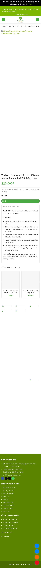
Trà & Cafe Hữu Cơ (33, 26)
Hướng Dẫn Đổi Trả (9, 525)
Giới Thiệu (6, 536)
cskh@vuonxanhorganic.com (12, 475)
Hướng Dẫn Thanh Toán (10, 522)
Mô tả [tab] (4, 201)
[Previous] (1, 286)
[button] (3, 19)
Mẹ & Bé (5, 499)
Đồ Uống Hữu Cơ (21, 26)
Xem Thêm (6, 511)
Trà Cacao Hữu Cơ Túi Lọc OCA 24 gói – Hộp (10, 292)
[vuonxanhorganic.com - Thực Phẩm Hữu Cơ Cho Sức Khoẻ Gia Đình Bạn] (20, 19)
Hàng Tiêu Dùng (8, 508)
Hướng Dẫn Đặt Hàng (10, 519)
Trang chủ (4, 26)
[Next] (39, 286)
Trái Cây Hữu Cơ (8, 491)
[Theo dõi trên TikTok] (6, 478)
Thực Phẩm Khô (8, 502)
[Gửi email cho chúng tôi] (9, 478)
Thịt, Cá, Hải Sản (8, 493)
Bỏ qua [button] (29, 4)
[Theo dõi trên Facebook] (2, 478)
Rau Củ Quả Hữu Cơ (9, 488)
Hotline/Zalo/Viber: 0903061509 (12, 469)
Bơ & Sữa (6, 496)
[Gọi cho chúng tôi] (13, 478)
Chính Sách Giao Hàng (10, 528)
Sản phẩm (12, 26)
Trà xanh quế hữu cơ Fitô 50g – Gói (30, 292)
